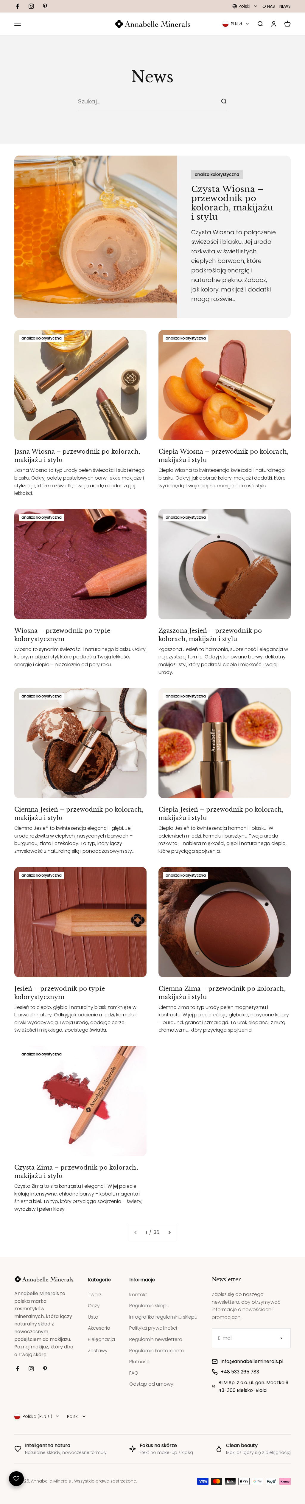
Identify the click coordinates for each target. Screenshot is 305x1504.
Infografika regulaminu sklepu (163, 1317)
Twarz (95, 1294)
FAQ (133, 1373)
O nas (268, 6)
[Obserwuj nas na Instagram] (31, 6)
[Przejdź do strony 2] (169, 1232)
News (285, 6)
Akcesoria (99, 1328)
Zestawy (98, 1350)
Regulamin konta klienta (156, 1350)
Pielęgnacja (101, 1339)
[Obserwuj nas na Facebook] (17, 6)
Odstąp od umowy (151, 1384)
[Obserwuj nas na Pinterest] (45, 6)
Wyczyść (205, 101)
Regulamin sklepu (149, 1305)
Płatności (139, 1361)
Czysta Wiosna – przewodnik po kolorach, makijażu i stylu (232, 203)
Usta (93, 1317)
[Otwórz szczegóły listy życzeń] (16, 1478)
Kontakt (138, 1294)
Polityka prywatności (153, 1328)
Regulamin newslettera (155, 1339)
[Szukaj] (223, 101)
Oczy (94, 1305)
